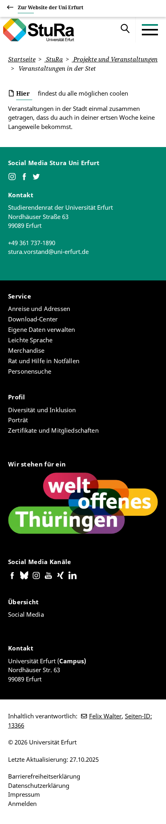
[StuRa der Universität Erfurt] (36, 30)
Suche (125, 30)
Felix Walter (105, 716)
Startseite (21, 59)
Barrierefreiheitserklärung (44, 776)
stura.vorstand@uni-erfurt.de (48, 251)
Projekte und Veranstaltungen (115, 59)
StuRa (53, 59)
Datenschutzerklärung (38, 785)
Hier (23, 93)
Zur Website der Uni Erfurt (50, 7)
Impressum (24, 794)
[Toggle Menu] (150, 30)
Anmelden (22, 803)
